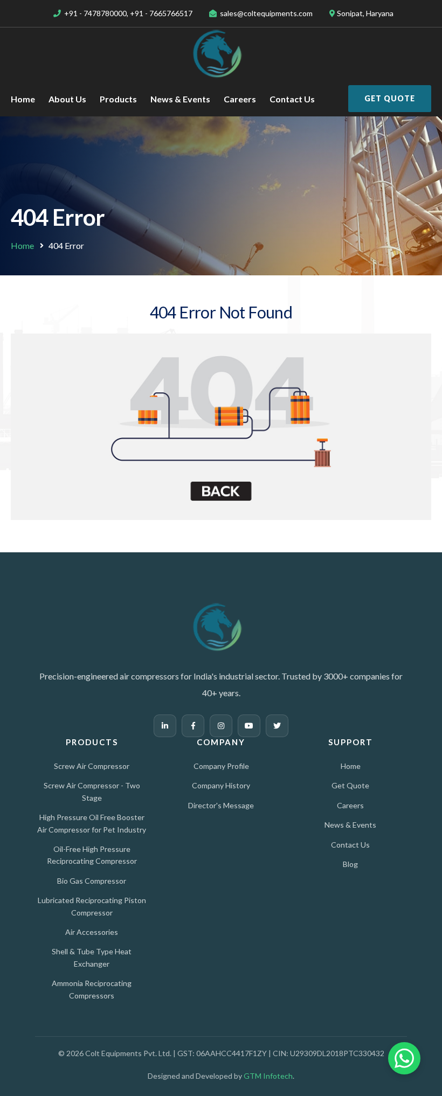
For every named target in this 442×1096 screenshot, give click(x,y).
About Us (67, 99)
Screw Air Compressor (91, 766)
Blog (350, 864)
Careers (240, 99)
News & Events (180, 99)
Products (118, 99)
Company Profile (221, 766)
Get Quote (389, 98)
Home (23, 99)
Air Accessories (91, 932)
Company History (221, 785)
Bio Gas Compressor (91, 880)
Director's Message (221, 805)
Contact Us (292, 99)
